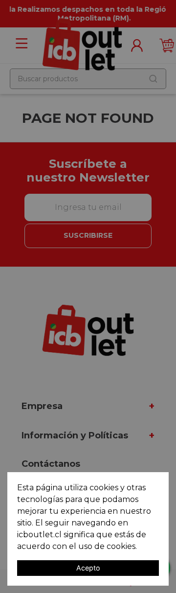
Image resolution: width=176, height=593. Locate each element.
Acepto (88, 568)
